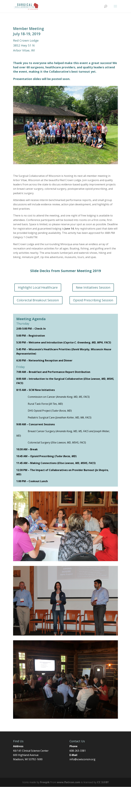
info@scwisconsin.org (82, 759)
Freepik (45, 782)
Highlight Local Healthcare (38, 287)
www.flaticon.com (68, 782)
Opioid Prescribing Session (93, 300)
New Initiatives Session (93, 287)
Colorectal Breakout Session (38, 300)
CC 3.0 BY (103, 782)
